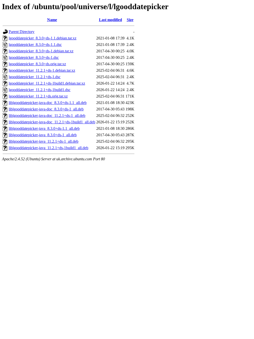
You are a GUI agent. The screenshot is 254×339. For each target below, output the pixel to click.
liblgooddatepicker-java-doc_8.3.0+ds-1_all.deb (46, 109)
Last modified (110, 20)
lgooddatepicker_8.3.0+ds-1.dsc (34, 57)
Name (52, 20)
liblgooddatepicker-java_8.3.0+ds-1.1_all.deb (44, 128)
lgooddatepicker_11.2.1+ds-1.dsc (35, 77)
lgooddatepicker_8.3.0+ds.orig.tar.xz (37, 64)
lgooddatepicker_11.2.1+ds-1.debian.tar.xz (42, 70)
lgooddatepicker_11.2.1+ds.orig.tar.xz (38, 96)
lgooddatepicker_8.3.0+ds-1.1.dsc (35, 44)
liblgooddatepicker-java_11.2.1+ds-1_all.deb (43, 141)
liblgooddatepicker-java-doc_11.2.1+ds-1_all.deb (47, 115)
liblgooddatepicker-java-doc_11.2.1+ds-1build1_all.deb (52, 122)
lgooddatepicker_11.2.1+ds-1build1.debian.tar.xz (47, 83)
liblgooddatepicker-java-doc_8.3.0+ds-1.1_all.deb (48, 103)
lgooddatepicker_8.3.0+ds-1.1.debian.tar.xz (42, 38)
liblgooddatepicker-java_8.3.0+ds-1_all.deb (43, 135)
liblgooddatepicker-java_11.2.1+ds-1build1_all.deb (48, 148)
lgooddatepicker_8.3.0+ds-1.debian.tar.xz (41, 51)
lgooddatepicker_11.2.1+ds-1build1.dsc (39, 90)
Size (130, 20)
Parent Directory (21, 32)
